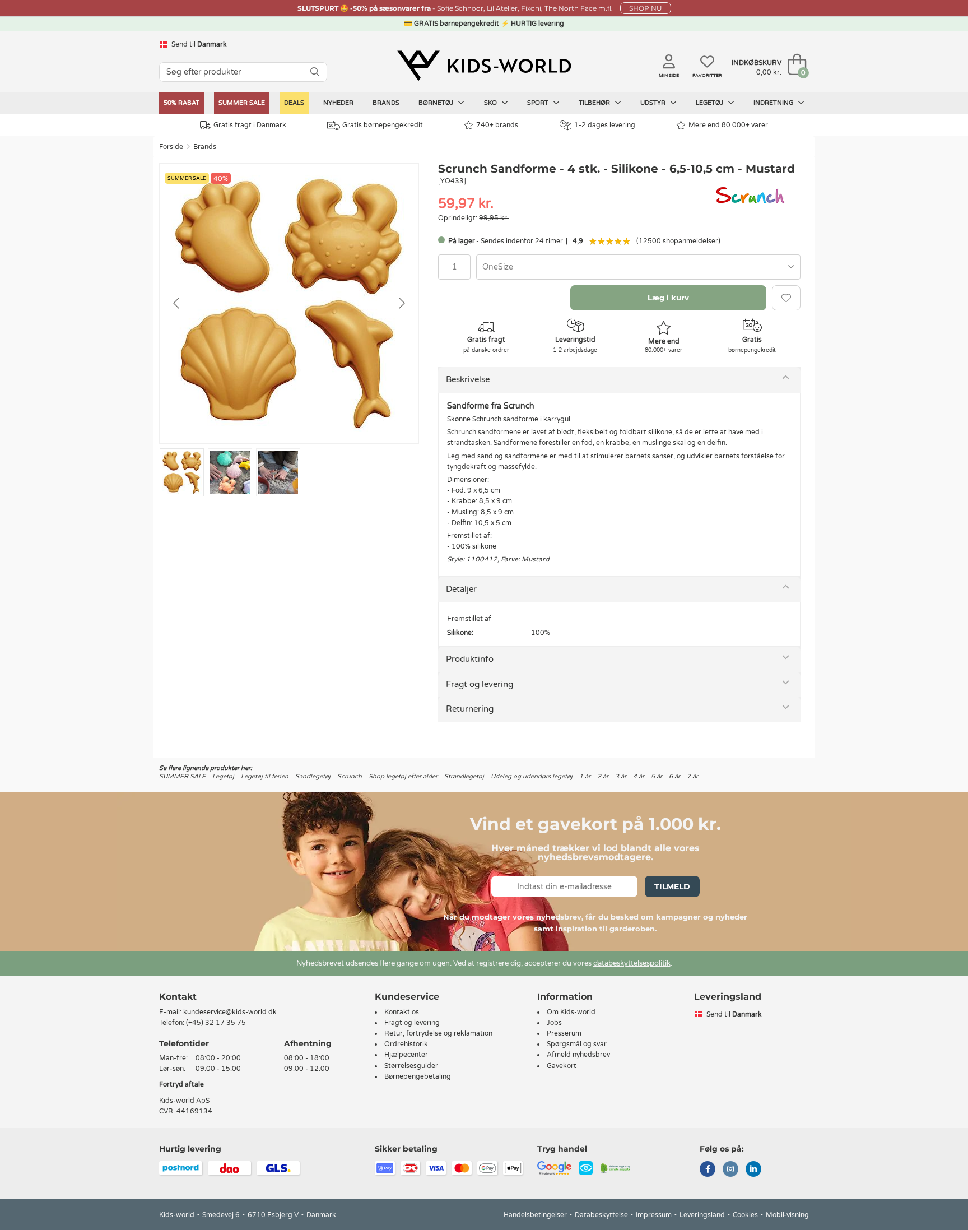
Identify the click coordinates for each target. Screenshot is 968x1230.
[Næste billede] (401, 303)
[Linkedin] (753, 1170)
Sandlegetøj (313, 776)
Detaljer (461, 589)
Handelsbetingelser (535, 1215)
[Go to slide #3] (278, 472)
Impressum (654, 1215)
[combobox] (638, 267)
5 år (656, 776)
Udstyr (653, 102)
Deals (294, 102)
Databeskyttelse (601, 1215)
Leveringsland (702, 1215)
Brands (386, 102)
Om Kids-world (571, 1012)
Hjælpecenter (406, 1055)
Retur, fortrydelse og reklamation (438, 1033)
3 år (620, 776)
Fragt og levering (479, 684)
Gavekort (561, 1066)
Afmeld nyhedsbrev (578, 1055)
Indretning (774, 102)
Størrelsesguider (411, 1066)
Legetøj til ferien (264, 776)
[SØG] (315, 72)
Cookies (745, 1215)
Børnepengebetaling (417, 1076)
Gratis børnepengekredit (382, 125)
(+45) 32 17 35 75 (216, 1023)
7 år (692, 776)
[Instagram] (730, 1170)
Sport (538, 102)
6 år (674, 776)
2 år (602, 776)
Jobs (554, 1023)
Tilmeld (672, 886)
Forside (171, 147)
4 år (638, 776)
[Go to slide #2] (230, 472)
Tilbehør (595, 102)
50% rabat (181, 102)
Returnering (470, 709)
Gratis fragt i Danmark (249, 125)
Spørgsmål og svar (577, 1044)
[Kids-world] (484, 65)
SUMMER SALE (241, 102)
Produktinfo (470, 659)
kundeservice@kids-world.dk (230, 1012)
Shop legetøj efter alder (403, 776)
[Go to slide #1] (182, 472)
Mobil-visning (787, 1215)
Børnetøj (436, 102)
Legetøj (710, 102)
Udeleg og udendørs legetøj (532, 776)
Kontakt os (401, 1012)
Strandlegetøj (464, 776)
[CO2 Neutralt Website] (615, 1168)
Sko (491, 102)
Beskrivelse (468, 379)
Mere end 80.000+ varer (728, 125)
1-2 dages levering (604, 125)
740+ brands (497, 125)
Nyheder (338, 102)
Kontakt (178, 996)
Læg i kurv (668, 297)
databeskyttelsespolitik (632, 963)
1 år (584, 776)
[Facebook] (707, 1170)
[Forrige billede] (177, 303)
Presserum (564, 1033)
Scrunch (349, 776)
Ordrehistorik (406, 1044)
